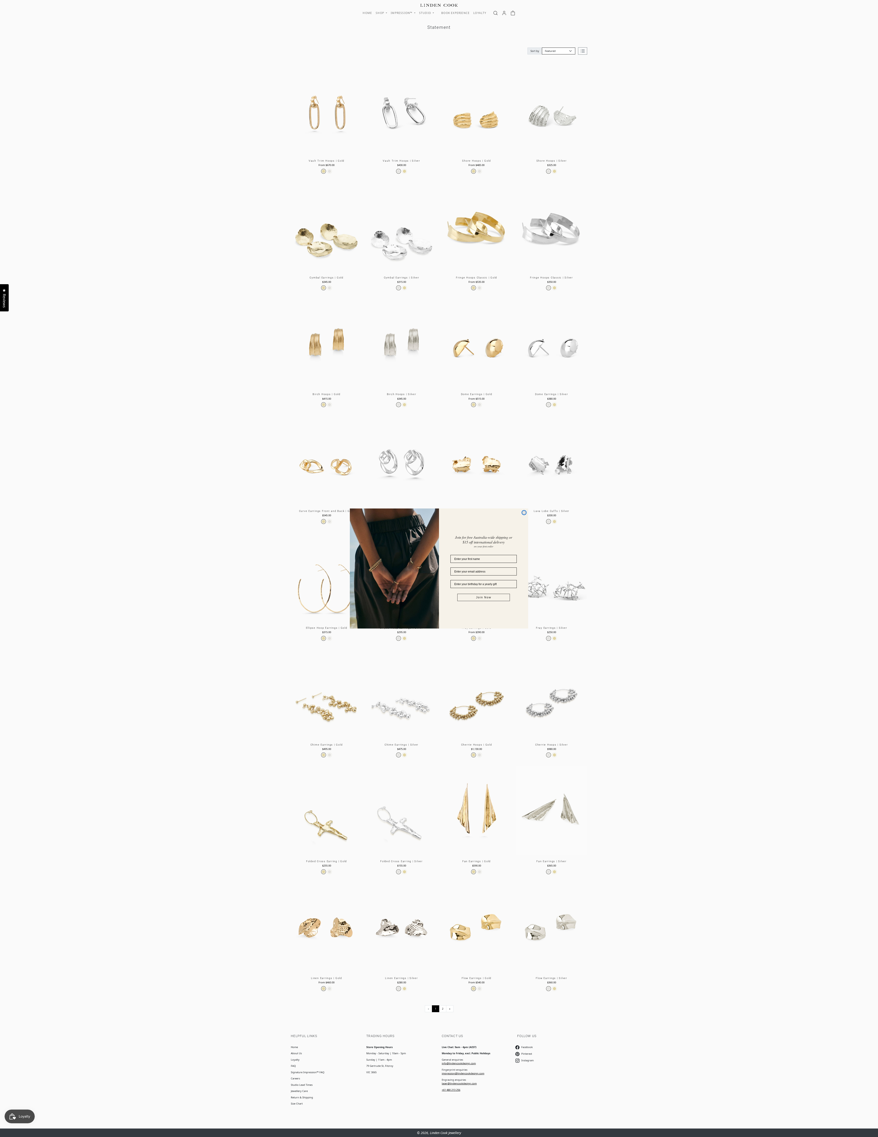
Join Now (483, 597)
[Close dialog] (524, 512)
